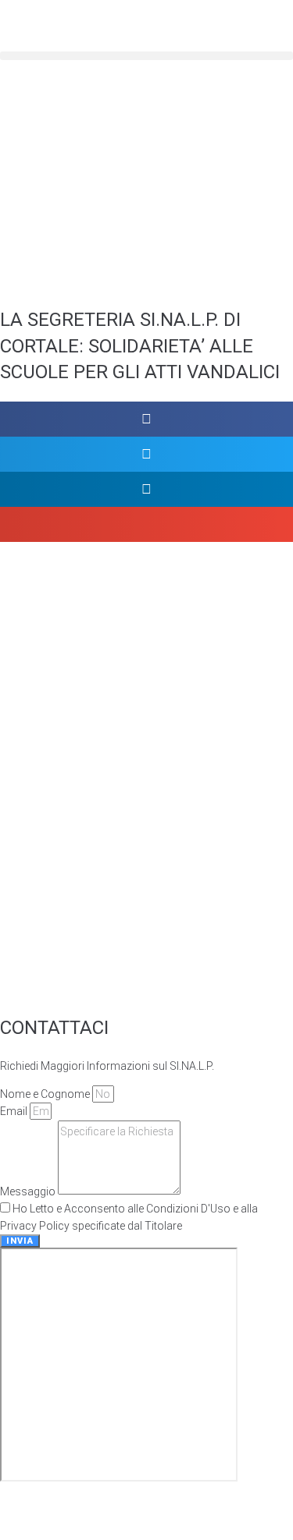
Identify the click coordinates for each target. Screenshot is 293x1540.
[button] (146, 55)
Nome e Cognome (46, 1094)
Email (15, 1111)
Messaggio (29, 1190)
